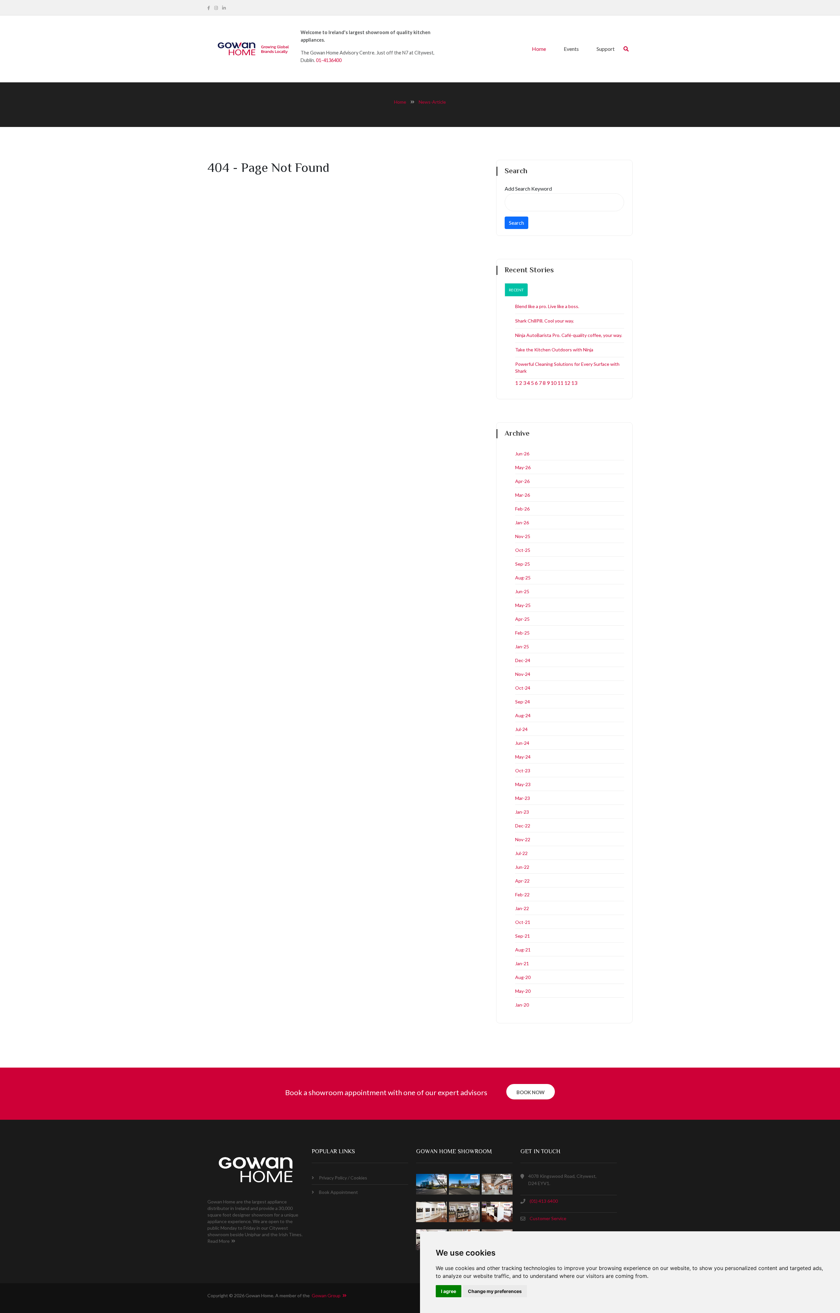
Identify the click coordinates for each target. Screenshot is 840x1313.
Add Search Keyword (528, 188)
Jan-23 (522, 812)
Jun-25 (522, 591)
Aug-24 (523, 715)
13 (574, 383)
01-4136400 (329, 60)
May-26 (523, 467)
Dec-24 (522, 660)
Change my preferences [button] (495, 1291)
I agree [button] (448, 1291)
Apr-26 (522, 481)
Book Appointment (338, 1192)
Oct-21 (522, 922)
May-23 (523, 784)
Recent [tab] (516, 289)
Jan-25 (522, 646)
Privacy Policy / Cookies (343, 1177)
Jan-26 (522, 522)
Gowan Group (327, 1295)
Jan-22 (522, 908)
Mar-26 (522, 495)
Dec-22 (522, 825)
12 (567, 383)
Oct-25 (522, 550)
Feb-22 (522, 894)
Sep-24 (522, 701)
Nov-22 (522, 839)
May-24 (523, 757)
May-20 (523, 991)
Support (606, 49)
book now (530, 1092)
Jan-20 (522, 1005)
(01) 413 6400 (544, 1201)
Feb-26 (522, 508)
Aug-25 (523, 577)
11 (560, 383)
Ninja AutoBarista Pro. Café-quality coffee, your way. (568, 335)
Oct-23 (522, 770)
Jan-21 (522, 963)
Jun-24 (522, 743)
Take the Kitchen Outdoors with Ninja (554, 349)
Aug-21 (523, 949)
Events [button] (571, 49)
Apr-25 (522, 619)
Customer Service (548, 1218)
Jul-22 (521, 853)
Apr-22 (522, 881)
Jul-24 (521, 729)
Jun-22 (522, 867)
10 (553, 383)
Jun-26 (522, 453)
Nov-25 (522, 536)
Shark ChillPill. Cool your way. (544, 320)
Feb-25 (522, 633)
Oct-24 (522, 688)
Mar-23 (522, 798)
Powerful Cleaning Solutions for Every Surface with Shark (567, 367)
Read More (218, 1241)
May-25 (523, 605)
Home (539, 49)
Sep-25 (522, 564)
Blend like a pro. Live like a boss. (547, 306)
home (400, 102)
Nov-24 (522, 674)
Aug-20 (523, 977)
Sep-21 (522, 936)
